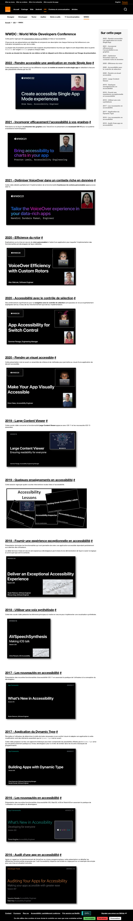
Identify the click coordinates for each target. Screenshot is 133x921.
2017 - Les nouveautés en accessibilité (32, 673)
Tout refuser (102, 918)
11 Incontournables (72, 17)
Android (39, 9)
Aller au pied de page (51, 2)
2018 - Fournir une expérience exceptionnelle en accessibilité (47, 541)
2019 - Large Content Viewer (25, 421)
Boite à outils (55, 17)
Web (32, 9)
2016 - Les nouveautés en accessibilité (32, 798)
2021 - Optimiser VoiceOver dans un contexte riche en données (49, 180)
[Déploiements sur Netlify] (86, 913)
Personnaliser (115, 918)
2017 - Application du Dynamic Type (30, 731)
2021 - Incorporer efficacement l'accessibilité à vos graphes (47, 122)
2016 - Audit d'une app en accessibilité (32, 855)
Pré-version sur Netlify (71, 913)
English (117, 2)
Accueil (16, 9)
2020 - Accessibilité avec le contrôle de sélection (39, 298)
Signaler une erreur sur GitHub (113, 913)
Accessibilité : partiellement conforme (45, 913)
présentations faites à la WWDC (36, 39)
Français (125, 2)
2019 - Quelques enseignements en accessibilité (39, 480)
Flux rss (26, 913)
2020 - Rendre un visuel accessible (29, 357)
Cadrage (24, 9)
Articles (75, 9)
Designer (10, 17)
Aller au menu (10, 2)
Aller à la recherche (35, 2)
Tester (33, 17)
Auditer (43, 17)
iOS (45, 9)
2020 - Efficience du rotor (22, 237)
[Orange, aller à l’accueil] (7, 9)
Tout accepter (89, 918)
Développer (22, 17)
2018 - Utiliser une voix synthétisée (29, 610)
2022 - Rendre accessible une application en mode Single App (48, 63)
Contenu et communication (59, 9)
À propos (17, 913)
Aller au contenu (21, 2)
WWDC (86, 17)
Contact (8, 913)
